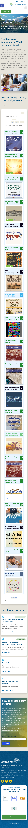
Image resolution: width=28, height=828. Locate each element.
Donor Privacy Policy (14, 823)
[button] (2, 5)
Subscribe (6, 743)
